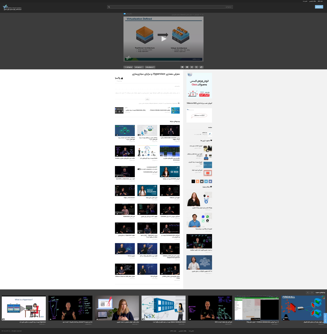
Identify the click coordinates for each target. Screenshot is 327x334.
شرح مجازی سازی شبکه (151, 198)
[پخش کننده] (163, 39)
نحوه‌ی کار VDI (131, 256)
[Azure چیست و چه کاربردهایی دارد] (147, 151)
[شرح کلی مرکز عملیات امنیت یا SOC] (210, 308)
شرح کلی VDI (154, 276)
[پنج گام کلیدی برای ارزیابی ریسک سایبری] (199, 199)
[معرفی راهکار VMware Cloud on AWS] (125, 269)
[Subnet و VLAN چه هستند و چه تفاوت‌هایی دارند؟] (125, 130)
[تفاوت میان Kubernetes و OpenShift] (125, 171)
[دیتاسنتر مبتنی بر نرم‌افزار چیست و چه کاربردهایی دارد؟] (147, 130)
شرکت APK (320, 1)
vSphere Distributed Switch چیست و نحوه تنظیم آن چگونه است (169, 322)
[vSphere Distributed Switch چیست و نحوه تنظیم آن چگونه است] (164, 308)
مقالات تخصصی (312, 1)
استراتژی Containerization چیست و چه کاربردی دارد (170, 236)
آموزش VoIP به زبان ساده (196, 146)
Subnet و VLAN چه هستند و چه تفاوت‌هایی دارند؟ (126, 139)
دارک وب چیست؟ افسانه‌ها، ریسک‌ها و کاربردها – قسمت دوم (77, 322)
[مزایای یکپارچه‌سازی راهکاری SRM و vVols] (170, 269)
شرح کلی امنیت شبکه (197, 170)
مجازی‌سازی (177, 86)
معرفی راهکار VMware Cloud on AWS (125, 276)
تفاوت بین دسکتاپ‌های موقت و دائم (148, 256)
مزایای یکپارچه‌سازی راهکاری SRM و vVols (171, 277)
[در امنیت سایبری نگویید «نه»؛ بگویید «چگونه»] (199, 241)
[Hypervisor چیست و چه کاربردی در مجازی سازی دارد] (24, 308)
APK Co (204, 133)
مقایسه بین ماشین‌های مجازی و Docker (125, 158)
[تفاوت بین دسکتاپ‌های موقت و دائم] (147, 248)
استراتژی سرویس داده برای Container (170, 217)
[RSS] (197, 181)
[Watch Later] (187, 67)
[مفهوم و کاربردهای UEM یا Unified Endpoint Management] (170, 248)
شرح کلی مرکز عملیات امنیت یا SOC (223, 322)
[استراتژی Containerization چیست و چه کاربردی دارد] (170, 228)
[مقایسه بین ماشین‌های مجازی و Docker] (125, 151)
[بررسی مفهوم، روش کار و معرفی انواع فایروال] (303, 308)
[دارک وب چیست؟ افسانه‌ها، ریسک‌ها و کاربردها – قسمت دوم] (70, 308)
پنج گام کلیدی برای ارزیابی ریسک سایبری (202, 208)
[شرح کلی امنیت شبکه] (208, 173)
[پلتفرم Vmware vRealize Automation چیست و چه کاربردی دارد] (164, 112)
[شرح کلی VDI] (147, 269)
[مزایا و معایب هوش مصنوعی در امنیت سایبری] (117, 308)
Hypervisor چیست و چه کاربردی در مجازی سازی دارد (33, 322)
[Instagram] (193, 181)
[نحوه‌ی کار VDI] (125, 248)
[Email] (202, 181)
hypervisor (169, 103)
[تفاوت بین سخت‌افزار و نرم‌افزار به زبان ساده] (208, 157)
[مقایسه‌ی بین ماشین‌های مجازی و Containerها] (170, 151)
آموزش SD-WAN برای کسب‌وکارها (171, 179)
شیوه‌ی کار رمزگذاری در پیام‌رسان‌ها (204, 229)
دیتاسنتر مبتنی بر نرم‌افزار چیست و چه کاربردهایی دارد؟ (148, 139)
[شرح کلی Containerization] (147, 168)
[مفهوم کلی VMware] (170, 190)
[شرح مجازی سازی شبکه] (147, 190)
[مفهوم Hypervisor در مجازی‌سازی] (125, 228)
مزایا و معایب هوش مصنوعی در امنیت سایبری (128, 322)
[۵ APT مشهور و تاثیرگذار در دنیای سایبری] (199, 262)
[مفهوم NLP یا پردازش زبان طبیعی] (147, 209)
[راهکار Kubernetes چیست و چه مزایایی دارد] (130, 112)
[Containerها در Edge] (125, 190)
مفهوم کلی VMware (175, 198)
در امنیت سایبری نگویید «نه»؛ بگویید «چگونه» (201, 250)
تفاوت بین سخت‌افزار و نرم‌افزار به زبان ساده (194, 155)
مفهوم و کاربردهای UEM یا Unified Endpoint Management (171, 257)
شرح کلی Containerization (150, 172)
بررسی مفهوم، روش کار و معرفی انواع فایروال (314, 322)
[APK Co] (210, 134)
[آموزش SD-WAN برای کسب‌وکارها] (170, 171)
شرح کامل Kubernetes (129, 217)
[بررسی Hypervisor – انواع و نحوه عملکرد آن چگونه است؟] (147, 228)
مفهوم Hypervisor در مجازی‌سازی (126, 235)
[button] (163, 39)
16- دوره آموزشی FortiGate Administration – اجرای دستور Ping (263, 322)
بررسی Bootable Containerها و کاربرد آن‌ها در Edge (170, 139)
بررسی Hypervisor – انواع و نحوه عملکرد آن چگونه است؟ (149, 236)
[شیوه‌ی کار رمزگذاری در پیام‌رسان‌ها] (199, 220)
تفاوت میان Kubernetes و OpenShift (125, 179)
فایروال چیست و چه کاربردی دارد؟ (195, 163)
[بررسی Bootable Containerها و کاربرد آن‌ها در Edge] (170, 130)
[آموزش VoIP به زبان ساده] (208, 149)
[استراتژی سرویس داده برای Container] (170, 209)
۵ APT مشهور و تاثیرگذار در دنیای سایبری (202, 271)
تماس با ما (305, 1)
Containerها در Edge (129, 198)
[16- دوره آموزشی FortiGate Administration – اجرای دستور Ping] (257, 308)
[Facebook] (210, 181)
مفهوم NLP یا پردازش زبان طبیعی (149, 217)
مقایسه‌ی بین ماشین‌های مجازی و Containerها (172, 159)
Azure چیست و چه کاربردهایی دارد (148, 158)
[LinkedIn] (206, 181)
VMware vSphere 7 (153, 103)
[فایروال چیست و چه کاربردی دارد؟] (208, 165)
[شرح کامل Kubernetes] (125, 209)
